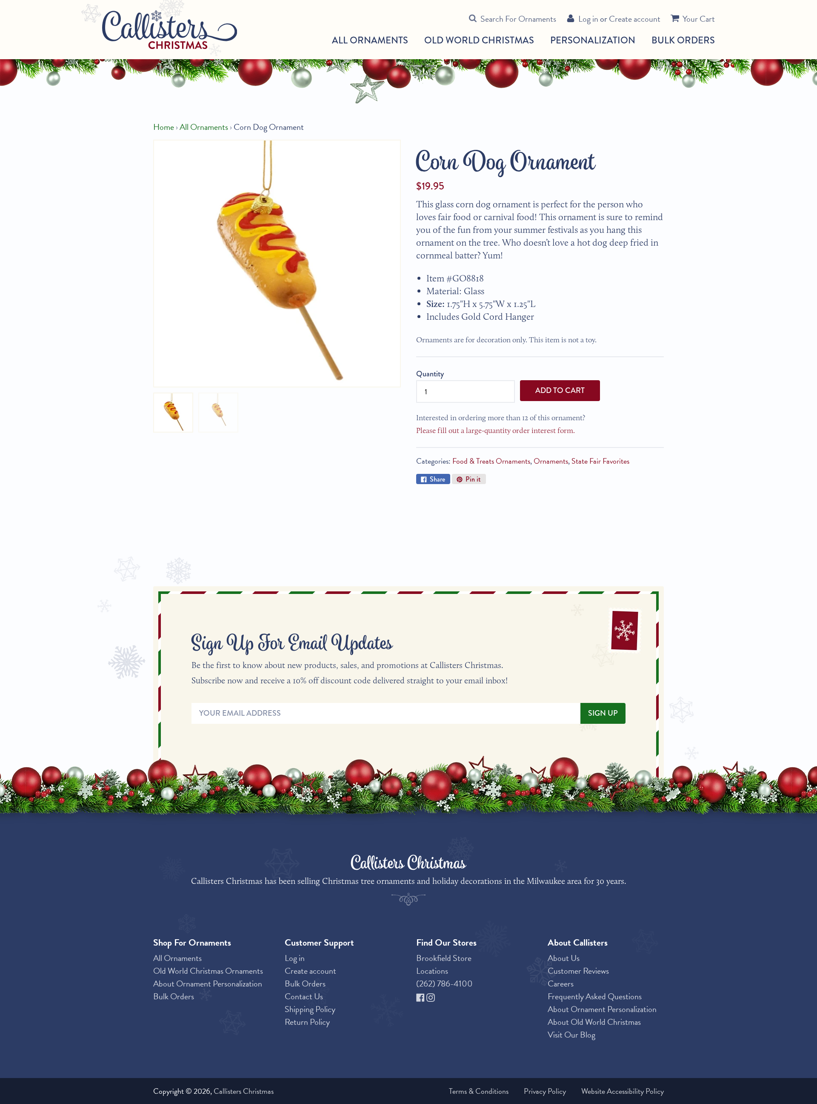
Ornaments (551, 461)
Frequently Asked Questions (595, 996)
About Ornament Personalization (207, 983)
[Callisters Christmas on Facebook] (421, 996)
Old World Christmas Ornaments (208, 970)
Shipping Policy (310, 1009)
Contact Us (304, 996)
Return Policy (307, 1021)
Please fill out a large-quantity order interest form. (495, 430)
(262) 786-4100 (444, 983)
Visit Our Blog (571, 1034)
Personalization (592, 40)
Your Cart (699, 18)
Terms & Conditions (478, 1091)
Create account (634, 18)
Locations (432, 970)
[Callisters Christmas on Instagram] (430, 996)
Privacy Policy (545, 1091)
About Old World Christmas (594, 1021)
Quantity (430, 373)
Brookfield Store (443, 958)
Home (163, 126)
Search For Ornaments (518, 18)
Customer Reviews (578, 970)
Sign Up (603, 713)
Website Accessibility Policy (622, 1091)
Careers (561, 983)
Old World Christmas (479, 40)
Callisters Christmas (244, 1091)
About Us (564, 958)
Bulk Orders (683, 40)
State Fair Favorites (600, 461)
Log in (588, 18)
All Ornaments (370, 40)
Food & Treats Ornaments (491, 461)
